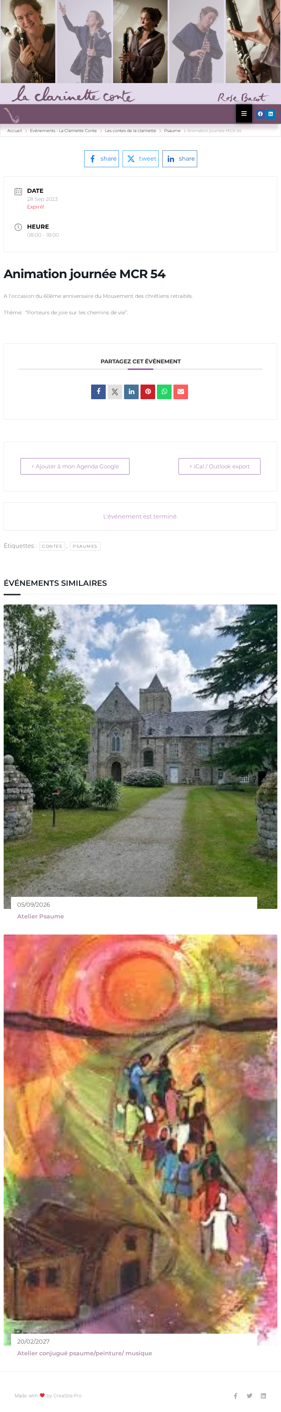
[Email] (180, 392)
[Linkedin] (271, 114)
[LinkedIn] (131, 392)
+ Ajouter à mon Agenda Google (75, 466)
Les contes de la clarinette (130, 130)
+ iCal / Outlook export (219, 466)
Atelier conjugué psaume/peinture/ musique (84, 1353)
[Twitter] (249, 1396)
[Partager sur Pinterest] (147, 392)
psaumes (85, 546)
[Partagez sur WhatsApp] (164, 392)
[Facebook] (260, 114)
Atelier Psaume (40, 916)
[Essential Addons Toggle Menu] (244, 113)
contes (52, 546)
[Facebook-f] (236, 1396)
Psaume (172, 130)
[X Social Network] (115, 392)
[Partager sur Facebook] (98, 392)
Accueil (15, 130)
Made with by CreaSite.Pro (48, 1395)
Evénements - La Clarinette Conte (63, 130)
